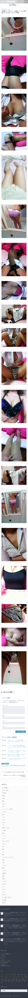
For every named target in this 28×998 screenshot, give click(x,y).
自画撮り (9, 737)
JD (5, 974)
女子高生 (23, 979)
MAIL (21, 1)
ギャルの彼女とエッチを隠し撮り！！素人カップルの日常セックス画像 (17, 751)
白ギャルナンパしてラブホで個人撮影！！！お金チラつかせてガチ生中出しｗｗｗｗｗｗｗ (17, 742)
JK (7, 974)
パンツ (10, 977)
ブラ (16, 977)
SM (3, 846)
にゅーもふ (3, 958)
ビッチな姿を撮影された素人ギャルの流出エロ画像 (13, 772)
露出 (3, 849)
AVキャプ (4, 894)
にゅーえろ (3, 955)
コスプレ (4, 870)
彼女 (6, 980)
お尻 (3, 814)
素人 (19, 765)
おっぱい (4, 811)
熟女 (3, 801)
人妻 (3, 798)
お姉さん (18, 974)
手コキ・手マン (5, 841)
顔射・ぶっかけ (5, 827)
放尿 (3, 854)
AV (1, 974)
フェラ (3, 838)
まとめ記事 (4, 787)
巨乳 (13, 765)
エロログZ (3, 964)
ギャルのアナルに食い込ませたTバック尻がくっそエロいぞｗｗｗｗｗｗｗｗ (17, 759)
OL (9, 974)
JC (3, 974)
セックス (14, 976)
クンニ (3, 835)
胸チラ (3, 867)
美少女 (3, 795)
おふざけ (4, 884)
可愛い (13, 979)
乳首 (5, 979)
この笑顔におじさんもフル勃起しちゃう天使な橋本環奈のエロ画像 (13, 776)
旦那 (11, 980)
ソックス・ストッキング (8, 857)
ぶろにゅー (3, 959)
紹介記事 (4, 900)
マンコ (19, 977)
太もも (3, 822)
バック (2, 977)
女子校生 (4, 793)
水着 (3, 859)
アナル (3, 819)
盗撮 (3, 876)
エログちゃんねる (4, 962)
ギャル (3, 737)
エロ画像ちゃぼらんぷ (5, 965)
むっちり (4, 765)
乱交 (3, 833)
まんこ (3, 817)
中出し (2, 979)
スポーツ (4, 889)
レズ (3, 851)
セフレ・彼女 (5, 790)
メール (3, 721)
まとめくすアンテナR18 (5, 961)
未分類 (3, 902)
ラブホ (22, 977)
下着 (3, 862)
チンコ (21, 976)
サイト (3, 726)
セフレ (18, 976)
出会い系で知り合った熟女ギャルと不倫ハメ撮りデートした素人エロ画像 (17, 755)
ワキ (3, 825)
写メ (10, 979)
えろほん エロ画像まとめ (6, 953)
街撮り (3, 878)
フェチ (3, 892)
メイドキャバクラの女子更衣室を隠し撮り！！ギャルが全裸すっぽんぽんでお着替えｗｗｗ (17, 747)
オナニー (4, 843)
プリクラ (4, 881)
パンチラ (4, 865)
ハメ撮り (4, 830)
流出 (14, 980)
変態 (16, 979)
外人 (3, 806)
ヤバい (3, 886)
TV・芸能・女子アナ (7, 897)
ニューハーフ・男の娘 (7, 809)
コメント (5, 705)
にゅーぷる (3, 956)
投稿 (16, 765)
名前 (3, 715)
